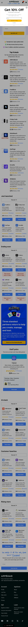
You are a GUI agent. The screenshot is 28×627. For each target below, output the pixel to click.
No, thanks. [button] (14, 22)
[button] (26, 7)
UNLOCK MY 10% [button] (14, 20)
